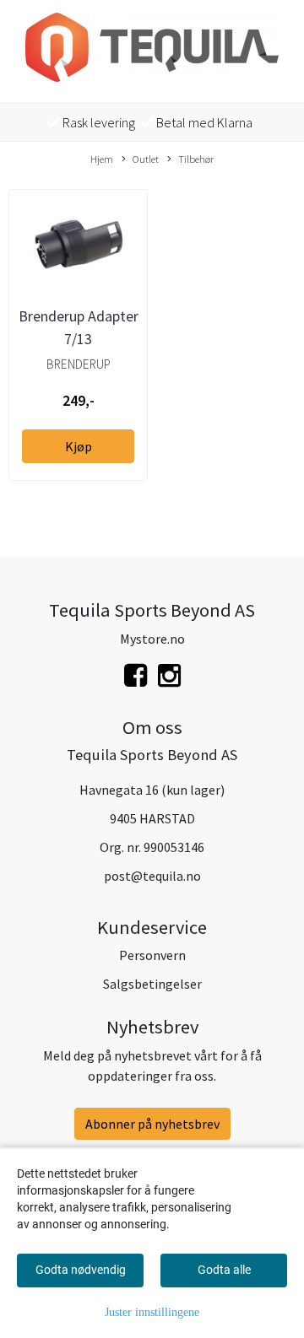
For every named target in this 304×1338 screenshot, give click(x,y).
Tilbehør (196, 158)
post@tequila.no (152, 875)
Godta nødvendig (80, 1269)
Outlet (146, 158)
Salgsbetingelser (152, 983)
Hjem (101, 158)
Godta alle (224, 1269)
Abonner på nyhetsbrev (152, 1123)
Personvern (152, 955)
